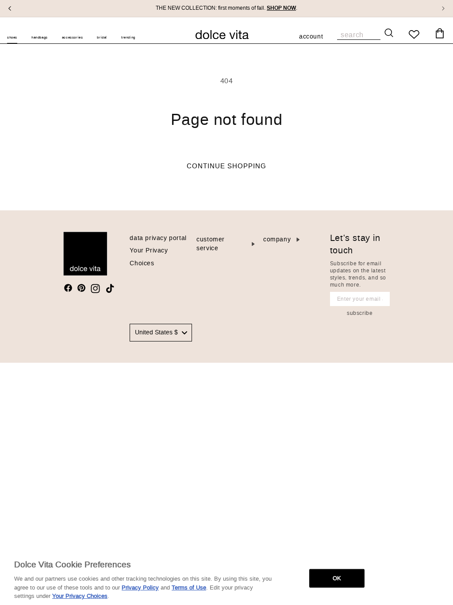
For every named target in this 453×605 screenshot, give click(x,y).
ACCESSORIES (72, 37)
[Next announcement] (443, 8)
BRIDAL (102, 37)
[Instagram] (95, 288)
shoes (12, 37)
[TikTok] (109, 288)
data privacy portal (158, 238)
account (311, 37)
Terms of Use (189, 587)
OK (337, 578)
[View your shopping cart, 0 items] (440, 33)
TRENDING (128, 37)
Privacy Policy (140, 587)
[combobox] (161, 332)
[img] (68, 288)
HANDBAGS (39, 37)
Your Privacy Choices (79, 596)
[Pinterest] (81, 288)
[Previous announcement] (9, 8)
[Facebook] (68, 288)
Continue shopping (226, 166)
